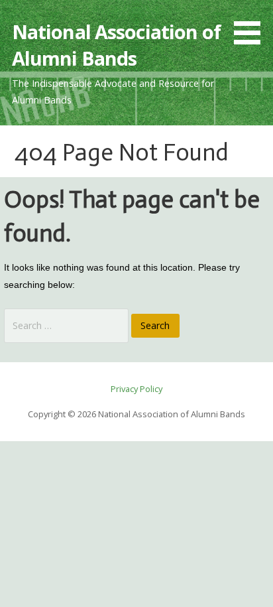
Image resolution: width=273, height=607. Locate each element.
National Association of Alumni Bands (116, 45)
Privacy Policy (136, 389)
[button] (252, 24)
